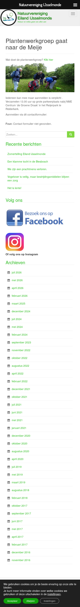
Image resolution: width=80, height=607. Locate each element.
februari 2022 (20, 381)
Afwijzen (30, 600)
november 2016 (21, 560)
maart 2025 (18, 303)
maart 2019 (18, 482)
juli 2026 (17, 272)
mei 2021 (17, 420)
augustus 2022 (20, 365)
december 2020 (21, 435)
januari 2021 (19, 428)
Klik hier (48, 59)
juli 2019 (17, 467)
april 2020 (17, 459)
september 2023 (21, 342)
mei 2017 (17, 529)
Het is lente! (14, 188)
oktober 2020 (19, 443)
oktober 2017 (19, 505)
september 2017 (21, 513)
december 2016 (21, 552)
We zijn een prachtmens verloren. (27, 169)
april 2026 (17, 288)
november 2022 (21, 350)
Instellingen (49, 600)
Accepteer (12, 600)
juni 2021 (17, 412)
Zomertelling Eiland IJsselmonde (26, 154)
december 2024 (21, 311)
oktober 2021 (19, 397)
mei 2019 (17, 474)
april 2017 (17, 537)
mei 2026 (17, 280)
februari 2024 (20, 334)
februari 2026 (20, 295)
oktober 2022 (19, 358)
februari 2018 (20, 498)
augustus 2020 (20, 451)
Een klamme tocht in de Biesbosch (27, 161)
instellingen (54, 594)
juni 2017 (17, 521)
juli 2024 (17, 319)
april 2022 (17, 373)
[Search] (70, 134)
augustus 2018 (20, 490)
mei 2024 (17, 327)
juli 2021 (17, 404)
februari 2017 (20, 544)
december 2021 (21, 389)
